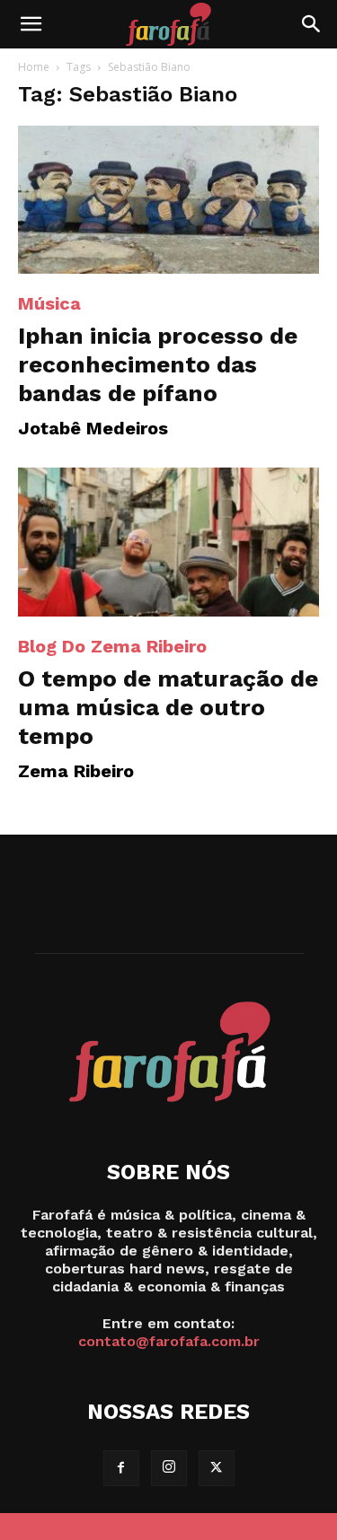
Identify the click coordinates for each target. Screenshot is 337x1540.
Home (33, 66)
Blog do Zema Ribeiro (112, 646)
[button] (30, 24)
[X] (217, 1468)
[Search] (312, 24)
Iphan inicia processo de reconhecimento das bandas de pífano (157, 364)
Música (49, 303)
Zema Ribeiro (76, 771)
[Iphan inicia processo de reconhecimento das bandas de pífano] (168, 200)
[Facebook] (121, 1468)
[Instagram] (169, 1468)
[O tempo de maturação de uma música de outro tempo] (168, 542)
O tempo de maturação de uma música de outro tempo (168, 707)
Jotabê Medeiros (93, 428)
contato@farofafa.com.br (169, 1341)
